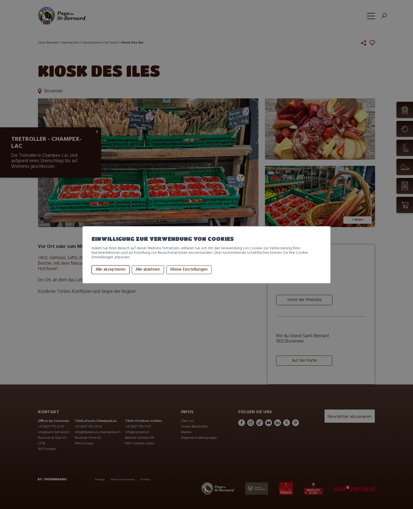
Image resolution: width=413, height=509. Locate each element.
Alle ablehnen (147, 269)
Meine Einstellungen (189, 269)
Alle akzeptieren (111, 269)
